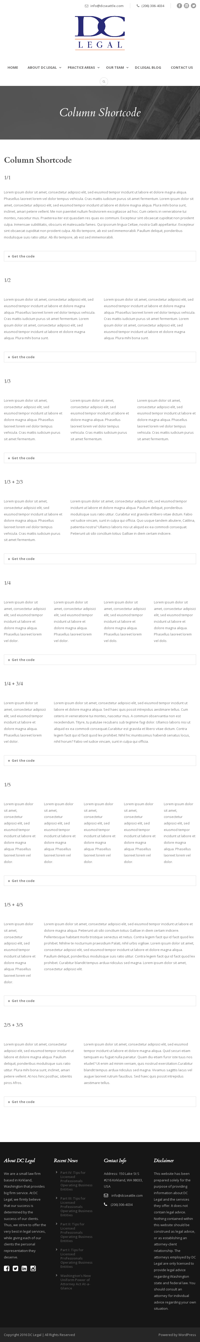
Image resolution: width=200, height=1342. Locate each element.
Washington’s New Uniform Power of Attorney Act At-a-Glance (75, 1281)
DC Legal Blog (148, 67)
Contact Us (182, 67)
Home (13, 67)
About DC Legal (42, 67)
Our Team (115, 67)
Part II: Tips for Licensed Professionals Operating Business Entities (76, 1232)
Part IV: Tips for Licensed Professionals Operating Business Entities (76, 1181)
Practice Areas (81, 67)
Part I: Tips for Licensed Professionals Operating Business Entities (76, 1258)
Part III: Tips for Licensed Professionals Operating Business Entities (76, 1206)
